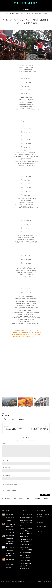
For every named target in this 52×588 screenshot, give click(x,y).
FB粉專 (40, 531)
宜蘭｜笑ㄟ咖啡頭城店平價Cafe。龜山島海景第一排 (10, 517)
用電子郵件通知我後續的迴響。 (10, 484)
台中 (9, 420)
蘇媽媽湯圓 (21, 420)
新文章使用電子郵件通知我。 (10, 490)
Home (6, 13)
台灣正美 (12, 13)
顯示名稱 (5, 460)
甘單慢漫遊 (23, 539)
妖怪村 (16, 420)
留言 (4, 444)
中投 (3, 420)
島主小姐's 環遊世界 (26, 3)
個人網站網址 (6, 475)
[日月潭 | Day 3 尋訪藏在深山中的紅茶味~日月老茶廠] (41, 401)
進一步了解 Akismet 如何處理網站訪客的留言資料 (36, 499)
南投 (6, 420)
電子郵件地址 (6, 467)
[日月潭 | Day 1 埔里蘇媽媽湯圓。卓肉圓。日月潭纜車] (9, 401)
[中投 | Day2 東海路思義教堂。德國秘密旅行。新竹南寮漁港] (25, 401)
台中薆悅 (12, 420)
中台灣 (17, 13)
